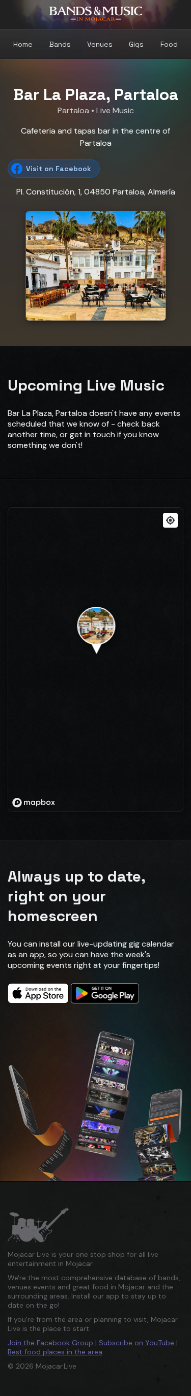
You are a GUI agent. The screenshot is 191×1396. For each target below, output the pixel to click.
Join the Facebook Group (51, 1342)
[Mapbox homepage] (33, 802)
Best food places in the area (55, 1351)
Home (23, 44)
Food (169, 44)
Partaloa (74, 110)
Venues (100, 44)
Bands (60, 44)
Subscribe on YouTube (137, 1342)
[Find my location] (170, 520)
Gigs (136, 44)
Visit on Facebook (58, 168)
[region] (96, 660)
